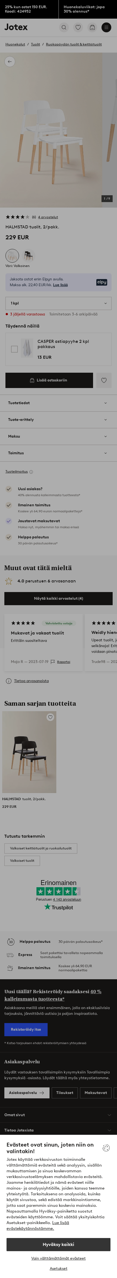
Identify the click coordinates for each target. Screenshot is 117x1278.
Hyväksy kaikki (58, 1244)
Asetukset (58, 1268)
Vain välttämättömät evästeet (58, 1258)
